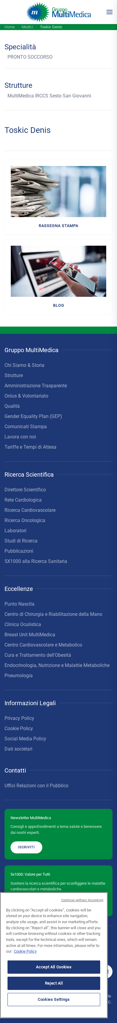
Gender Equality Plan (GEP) (33, 416)
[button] (109, 12)
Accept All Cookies (53, 967)
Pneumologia (18, 675)
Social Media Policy (25, 739)
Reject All (54, 983)
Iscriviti (26, 847)
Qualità (12, 406)
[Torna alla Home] (58, 12)
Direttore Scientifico (25, 490)
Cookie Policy (18, 728)
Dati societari (18, 749)
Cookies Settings (54, 999)
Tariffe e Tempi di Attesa (30, 447)
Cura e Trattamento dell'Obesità (37, 655)
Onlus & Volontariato (26, 396)
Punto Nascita (19, 604)
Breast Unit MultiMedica (29, 634)
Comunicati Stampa (25, 426)
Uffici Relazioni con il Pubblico (36, 785)
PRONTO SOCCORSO (30, 57)
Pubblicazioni (18, 551)
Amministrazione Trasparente (35, 386)
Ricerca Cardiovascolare (30, 510)
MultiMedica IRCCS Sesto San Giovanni (49, 96)
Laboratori (15, 530)
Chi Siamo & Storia (24, 365)
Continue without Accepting (82, 900)
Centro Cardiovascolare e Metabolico (43, 645)
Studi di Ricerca (21, 541)
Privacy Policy (19, 718)
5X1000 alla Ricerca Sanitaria (35, 561)
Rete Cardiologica (23, 500)
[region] (54, 955)
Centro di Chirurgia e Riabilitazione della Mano (53, 614)
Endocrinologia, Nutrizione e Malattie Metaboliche (57, 665)
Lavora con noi (20, 437)
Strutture (13, 375)
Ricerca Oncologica (24, 520)
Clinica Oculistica (22, 624)
